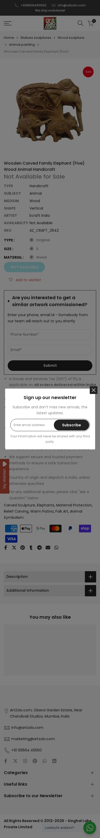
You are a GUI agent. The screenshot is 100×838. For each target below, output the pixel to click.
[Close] (93, 390)
